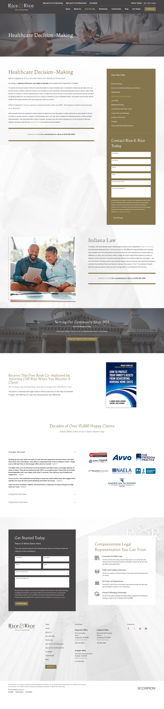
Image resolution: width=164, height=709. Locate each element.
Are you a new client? (118, 182)
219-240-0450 (149, 3)
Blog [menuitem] (126, 9)
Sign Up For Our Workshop (53, 3)
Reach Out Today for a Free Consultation (82, 339)
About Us (48, 632)
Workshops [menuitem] (103, 9)
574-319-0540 (79, 661)
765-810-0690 (101, 643)
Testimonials (49, 655)
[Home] (21, 7)
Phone (114, 167)
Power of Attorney (146, 247)
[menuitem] (131, 84)
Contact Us (150, 9)
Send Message (118, 218)
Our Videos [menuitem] (136, 9)
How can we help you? (118, 188)
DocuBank (93, 3)
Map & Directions (81, 640)
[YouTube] (146, 628)
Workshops (49, 640)
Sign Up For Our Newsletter (76, 3)
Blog (46, 659)
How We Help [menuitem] (90, 9)
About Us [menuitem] (77, 9)
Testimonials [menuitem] (116, 9)
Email (113, 175)
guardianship (36, 122)
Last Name (115, 160)
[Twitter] (134, 628)
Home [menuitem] (68, 9)
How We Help (50, 636)
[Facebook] (128, 628)
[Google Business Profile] (140, 628)
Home (47, 628)
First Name (115, 153)
